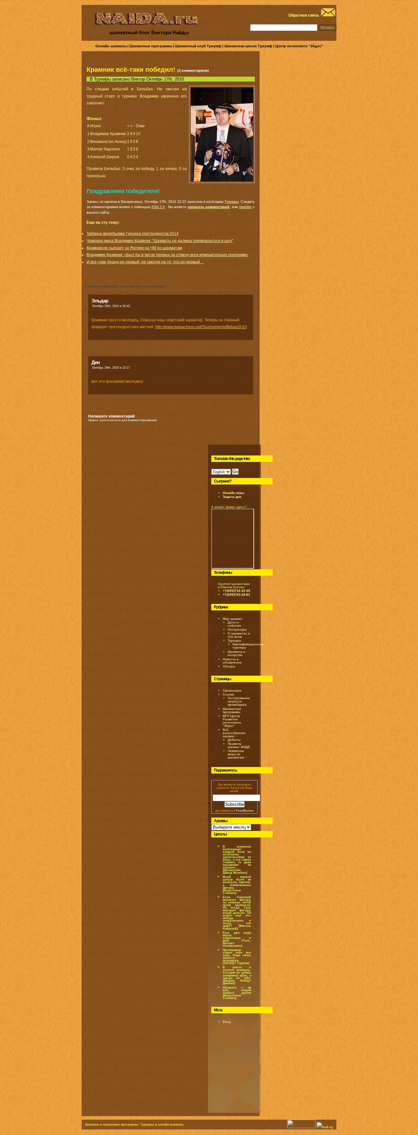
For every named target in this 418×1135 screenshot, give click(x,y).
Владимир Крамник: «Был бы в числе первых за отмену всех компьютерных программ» (167, 255)
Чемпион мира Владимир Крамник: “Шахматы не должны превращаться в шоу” (160, 240)
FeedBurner (245, 810)
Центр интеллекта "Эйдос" (299, 46)
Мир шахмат (232, 619)
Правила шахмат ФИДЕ (239, 745)
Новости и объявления (232, 660)
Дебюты (234, 740)
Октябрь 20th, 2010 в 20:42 (111, 306)
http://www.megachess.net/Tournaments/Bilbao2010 (201, 327)
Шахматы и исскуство (236, 653)
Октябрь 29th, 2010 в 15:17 (111, 367)
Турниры (102, 79)
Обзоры (229, 666)
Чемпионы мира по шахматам (236, 754)
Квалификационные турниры (248, 645)
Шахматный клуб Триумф (198, 46)
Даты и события (234, 624)
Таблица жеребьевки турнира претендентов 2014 (133, 233)
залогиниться (110, 420)
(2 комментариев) (193, 70)
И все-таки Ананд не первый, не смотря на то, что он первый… (145, 262)
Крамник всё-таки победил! (131, 69)
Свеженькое (232, 690)
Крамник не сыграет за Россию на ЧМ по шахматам (134, 248)
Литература (237, 629)
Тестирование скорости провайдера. (239, 701)
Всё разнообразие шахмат (234, 733)
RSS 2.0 (158, 207)
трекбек (245, 207)
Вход (227, 1021)
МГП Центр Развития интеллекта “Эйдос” (232, 721)
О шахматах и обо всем (239, 635)
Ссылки (228, 694)
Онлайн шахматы (110, 46)
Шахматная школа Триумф (248, 46)
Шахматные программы (150, 46)
